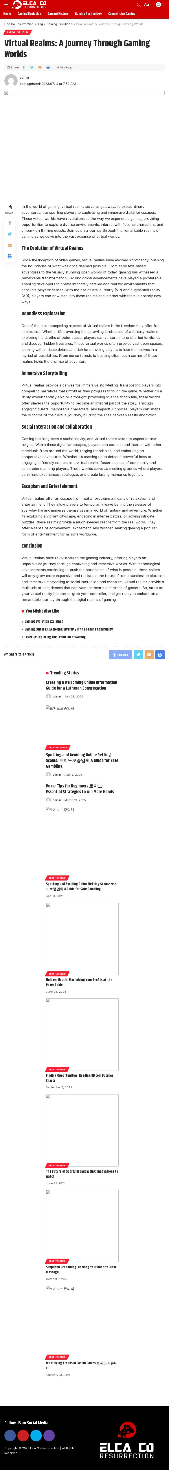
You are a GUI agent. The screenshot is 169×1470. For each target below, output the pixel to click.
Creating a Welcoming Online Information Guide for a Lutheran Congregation (81, 685)
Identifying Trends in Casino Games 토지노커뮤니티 (82, 1365)
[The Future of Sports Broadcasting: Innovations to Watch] (82, 1130)
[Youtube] (23, 1435)
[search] (139, 4)
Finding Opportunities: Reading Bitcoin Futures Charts (79, 1078)
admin (24, 77)
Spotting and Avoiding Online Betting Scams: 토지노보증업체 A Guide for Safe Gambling (82, 761)
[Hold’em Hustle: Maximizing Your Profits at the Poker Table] (82, 939)
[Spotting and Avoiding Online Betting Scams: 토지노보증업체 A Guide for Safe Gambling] (82, 727)
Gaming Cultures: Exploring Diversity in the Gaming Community (68, 629)
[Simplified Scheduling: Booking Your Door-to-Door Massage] (82, 1226)
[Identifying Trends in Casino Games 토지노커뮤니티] (82, 1322)
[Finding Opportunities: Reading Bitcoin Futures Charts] (82, 1034)
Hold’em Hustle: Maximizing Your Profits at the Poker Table (79, 982)
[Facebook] (10, 1435)
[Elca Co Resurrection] (29, 4)
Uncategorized (58, 747)
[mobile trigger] (8, 4)
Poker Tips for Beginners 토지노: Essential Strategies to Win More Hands (80, 789)
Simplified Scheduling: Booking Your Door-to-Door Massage (81, 1270)
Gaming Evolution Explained (43, 621)
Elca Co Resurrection (44, 1448)
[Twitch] (49, 1435)
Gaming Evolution (17, 32)
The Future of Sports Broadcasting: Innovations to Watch (82, 1174)
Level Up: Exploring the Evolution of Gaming (55, 637)
